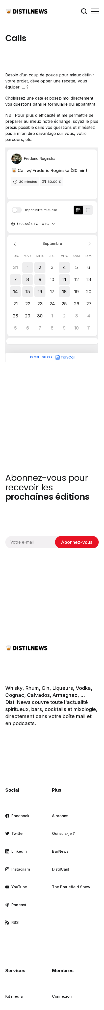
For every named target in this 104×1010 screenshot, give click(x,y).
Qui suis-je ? (63, 833)
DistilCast (60, 869)
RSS (15, 922)
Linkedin (19, 851)
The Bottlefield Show (71, 886)
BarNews (60, 851)
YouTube (19, 886)
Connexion (62, 996)
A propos (60, 815)
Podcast (18, 904)
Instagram (20, 869)
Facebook (20, 815)
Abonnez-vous (77, 542)
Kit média (14, 996)
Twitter (17, 833)
